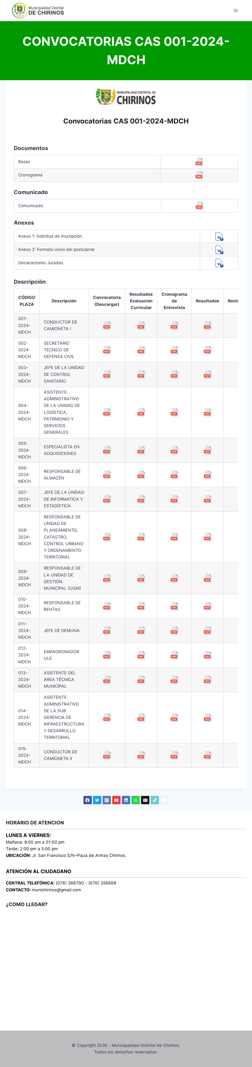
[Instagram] (107, 800)
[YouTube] (116, 800)
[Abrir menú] (235, 10)
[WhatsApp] (135, 800)
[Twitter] (97, 800)
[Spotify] (164, 800)
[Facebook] (87, 800)
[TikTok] (155, 800)
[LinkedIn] (126, 800)
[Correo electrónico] (145, 800)
